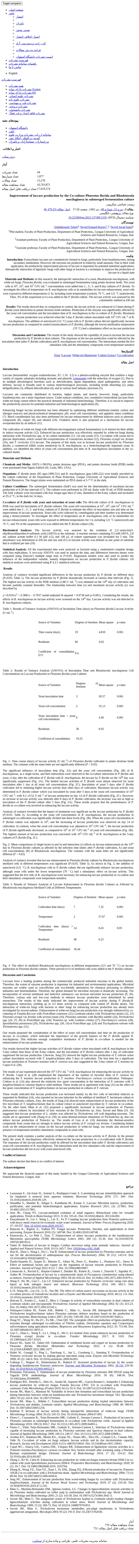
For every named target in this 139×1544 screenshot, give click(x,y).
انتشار (19, 16)
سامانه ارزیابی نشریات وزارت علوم (30, 134)
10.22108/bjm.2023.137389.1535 (87, 217)
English (13, 73)
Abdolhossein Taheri (66, 227)
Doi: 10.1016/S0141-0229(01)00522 (31, 1368)
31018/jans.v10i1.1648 (86, 1248)
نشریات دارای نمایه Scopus (25, 89)
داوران (20, 23)
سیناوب (37, 1540)
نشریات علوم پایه (19, 99)
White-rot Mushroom (85, 355)
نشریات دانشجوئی (19, 109)
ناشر (11, 13)
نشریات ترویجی (18, 106)
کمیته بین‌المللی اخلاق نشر (24, 138)
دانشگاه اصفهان (18, 127)
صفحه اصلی (16, 9)
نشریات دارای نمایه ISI (22, 92)
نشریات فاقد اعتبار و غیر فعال (27, 113)
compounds (79, 378)
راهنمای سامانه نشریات (23, 63)
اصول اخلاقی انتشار (28, 36)
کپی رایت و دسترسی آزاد (31, 43)
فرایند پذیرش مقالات (28, 50)
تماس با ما (15, 67)
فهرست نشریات (18, 60)
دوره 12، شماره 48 (112, 209)
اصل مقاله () (57, 209)
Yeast (57, 355)
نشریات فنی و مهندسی (22, 103)
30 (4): (119, 1365)
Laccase (66, 355)
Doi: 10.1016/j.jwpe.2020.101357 (43, 1225)
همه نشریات (16, 85)
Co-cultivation (125, 355)
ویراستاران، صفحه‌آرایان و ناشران (29, 141)
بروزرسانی (8, 156)
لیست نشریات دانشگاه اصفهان (34, 56)
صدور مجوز (23, 30)
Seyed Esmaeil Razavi (94, 227)
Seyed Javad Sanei (121, 227)
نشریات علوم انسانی (21, 96)
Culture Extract (107, 355)
